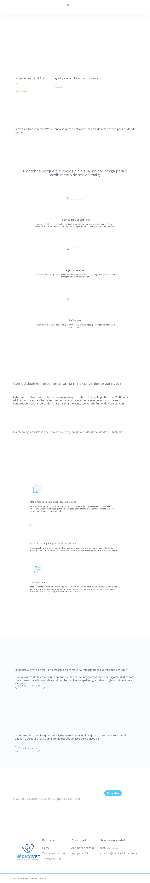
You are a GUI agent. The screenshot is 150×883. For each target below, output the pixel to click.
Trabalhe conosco (53, 853)
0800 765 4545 (109, 848)
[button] (30, 685)
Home (46, 848)
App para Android (82, 848)
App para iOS (79, 853)
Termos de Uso (52, 859)
